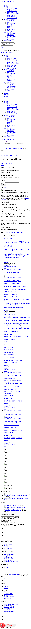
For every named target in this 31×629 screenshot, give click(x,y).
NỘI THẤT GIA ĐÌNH (8, 6)
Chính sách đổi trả (8, 557)
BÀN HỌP (9, 22)
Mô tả (5, 187)
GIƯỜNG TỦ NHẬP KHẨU (13, 13)
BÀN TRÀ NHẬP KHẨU (12, 11)
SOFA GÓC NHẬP (11, 37)
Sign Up (17, 517)
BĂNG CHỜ (9, 25)
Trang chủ (3, 149)
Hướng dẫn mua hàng (9, 554)
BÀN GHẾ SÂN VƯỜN (12, 12)
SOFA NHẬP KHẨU (8, 32)
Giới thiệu (6, 567)
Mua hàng (3, 184)
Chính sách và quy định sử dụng (11, 561)
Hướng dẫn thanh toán (9, 556)
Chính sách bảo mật (8, 560)
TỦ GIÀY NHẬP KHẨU (12, 16)
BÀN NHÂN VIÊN (11, 23)
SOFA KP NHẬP (10, 39)
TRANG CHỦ (6, 93)
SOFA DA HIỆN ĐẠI (11, 36)
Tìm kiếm (20, 143)
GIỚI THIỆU (6, 94)
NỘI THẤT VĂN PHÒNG (9, 19)
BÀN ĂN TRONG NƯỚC (12, 9)
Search (5, 142)
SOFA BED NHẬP (11, 33)
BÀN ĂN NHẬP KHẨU (12, 8)
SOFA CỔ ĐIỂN (10, 35)
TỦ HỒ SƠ (9, 30)
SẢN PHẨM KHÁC (8, 40)
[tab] (17, 187)
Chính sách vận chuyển (9, 558)
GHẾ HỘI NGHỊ (10, 28)
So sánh (2, 165)
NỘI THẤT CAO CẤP (8, 5)
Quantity (2, 183)
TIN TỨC (6, 96)
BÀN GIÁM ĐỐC (10, 21)
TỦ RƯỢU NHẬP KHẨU (12, 18)
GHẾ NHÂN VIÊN (11, 29)
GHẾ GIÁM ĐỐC (10, 26)
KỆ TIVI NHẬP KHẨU (11, 15)
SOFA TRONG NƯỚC (14, 575)
